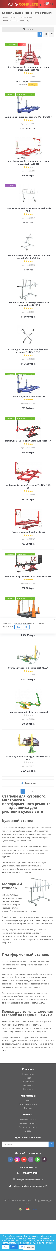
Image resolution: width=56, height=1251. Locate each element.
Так (18, 627)
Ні (26, 627)
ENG (23, 1247)
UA (5, 1247)
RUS (13, 1247)
